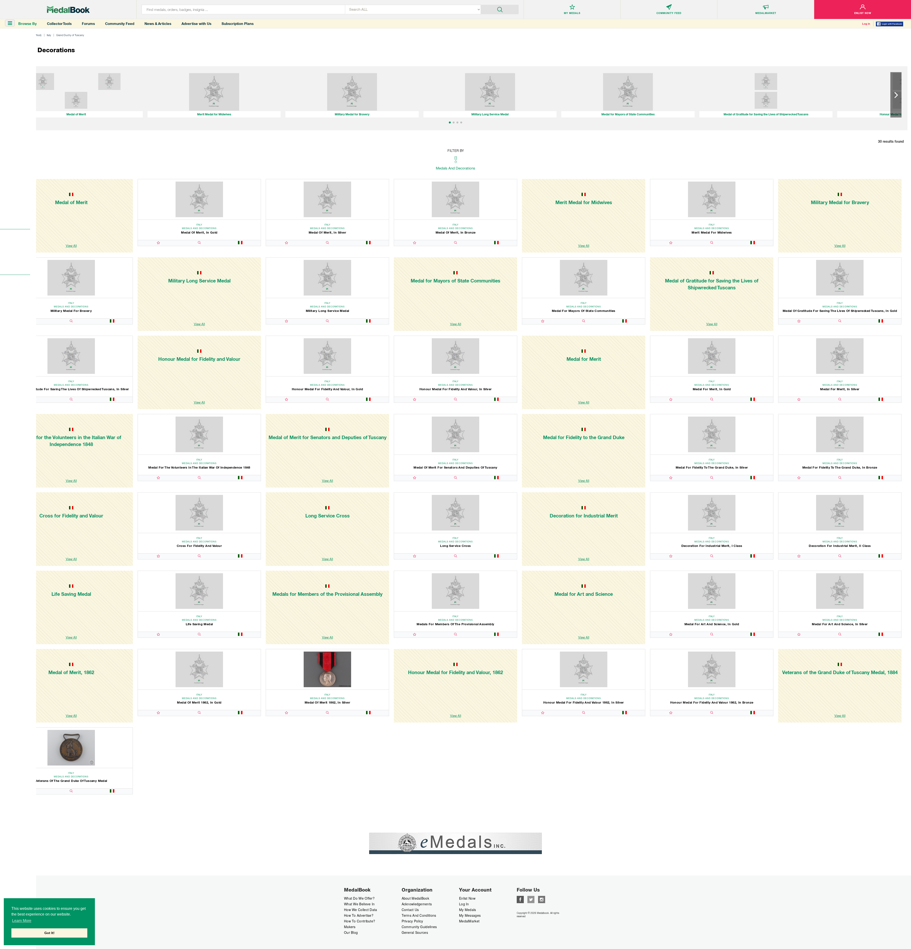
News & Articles (157, 23)
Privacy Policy (412, 921)
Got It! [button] (49, 933)
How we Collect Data (360, 909)
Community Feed (119, 23)
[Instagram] (541, 899)
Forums (88, 23)
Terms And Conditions (419, 915)
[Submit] (500, 9)
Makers (350, 926)
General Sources (415, 932)
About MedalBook (415, 898)
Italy (49, 35)
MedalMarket (469, 921)
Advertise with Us (196, 23)
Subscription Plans (238, 23)
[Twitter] (531, 899)
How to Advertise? (358, 915)
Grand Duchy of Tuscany (70, 35)
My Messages (470, 915)
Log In (464, 904)
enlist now (467, 898)
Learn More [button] (21, 921)
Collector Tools (59, 23)
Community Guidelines (419, 926)
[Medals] (68, 9)
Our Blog (351, 932)
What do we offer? (359, 898)
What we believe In (359, 904)
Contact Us (410, 909)
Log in (866, 23)
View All (71, 246)
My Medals (467, 909)
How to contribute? (359, 921)
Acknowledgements (417, 904)
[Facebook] (520, 899)
